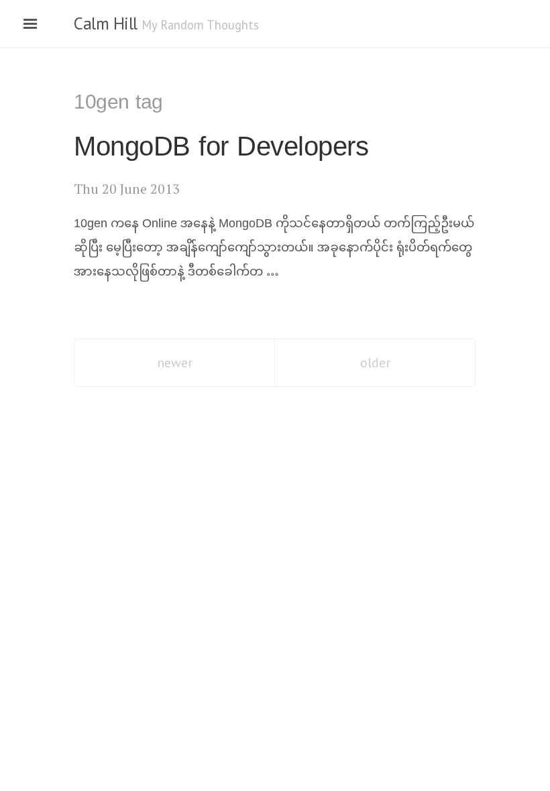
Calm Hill (106, 23)
